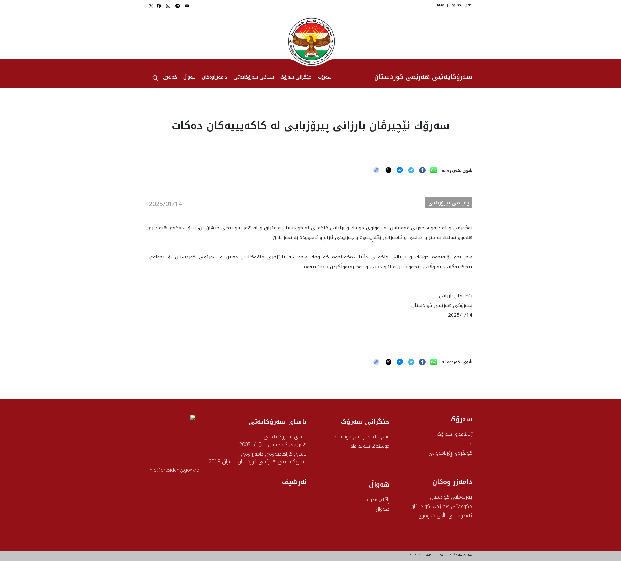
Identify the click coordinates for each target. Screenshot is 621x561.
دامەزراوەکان (214, 78)
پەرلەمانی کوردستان (451, 497)
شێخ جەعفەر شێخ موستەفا (361, 437)
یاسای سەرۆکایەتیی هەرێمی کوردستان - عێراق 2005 (273, 440)
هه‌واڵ (189, 78)
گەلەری (170, 78)
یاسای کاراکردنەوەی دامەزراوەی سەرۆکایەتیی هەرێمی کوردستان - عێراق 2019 (258, 458)
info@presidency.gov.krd (174, 470)
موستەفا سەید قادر (369, 446)
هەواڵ (382, 509)
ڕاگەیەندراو (378, 499)
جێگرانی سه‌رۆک (295, 78)
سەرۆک (461, 419)
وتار (468, 443)
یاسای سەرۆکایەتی (278, 421)
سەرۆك (325, 78)
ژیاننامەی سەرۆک (454, 434)
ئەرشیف (294, 482)
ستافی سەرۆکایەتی (254, 78)
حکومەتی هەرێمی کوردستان (441, 506)
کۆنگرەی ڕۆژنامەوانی (450, 453)
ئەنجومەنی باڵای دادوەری (445, 516)
